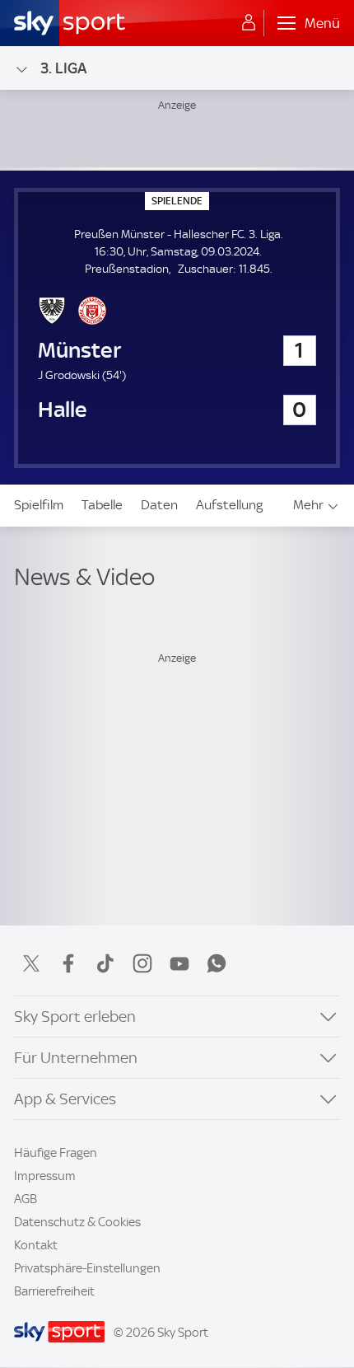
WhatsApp (216, 963)
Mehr (308, 505)
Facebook (68, 963)
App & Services (65, 1098)
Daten (159, 505)
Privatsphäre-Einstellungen (87, 1268)
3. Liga (63, 68)
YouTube (179, 963)
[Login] (249, 23)
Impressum (45, 1176)
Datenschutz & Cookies (77, 1222)
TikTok (105, 963)
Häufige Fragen (55, 1152)
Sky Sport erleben (75, 1016)
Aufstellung (229, 505)
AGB (25, 1199)
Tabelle (102, 505)
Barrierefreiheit (54, 1291)
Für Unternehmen (75, 1057)
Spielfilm (38, 505)
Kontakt (36, 1245)
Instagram (142, 963)
